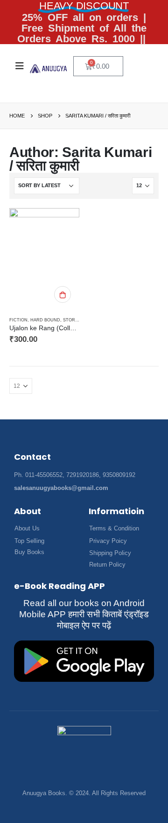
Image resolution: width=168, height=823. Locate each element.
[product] (44, 259)
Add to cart (62, 294)
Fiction (18, 320)
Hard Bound (45, 320)
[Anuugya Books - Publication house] (48, 68)
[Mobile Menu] (19, 66)
